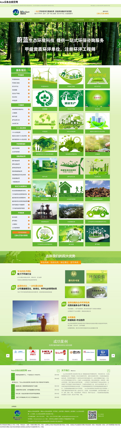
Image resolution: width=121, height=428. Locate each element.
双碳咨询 (67, 411)
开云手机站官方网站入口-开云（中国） (10, 424)
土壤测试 (14, 224)
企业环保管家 (16, 151)
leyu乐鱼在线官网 (9, 2)
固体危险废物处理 (17, 171)
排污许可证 (15, 86)
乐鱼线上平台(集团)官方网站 (77, 424)
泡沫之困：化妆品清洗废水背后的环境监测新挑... (28, 393)
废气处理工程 (16, 120)
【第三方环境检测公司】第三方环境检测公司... (28, 397)
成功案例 (73, 411)
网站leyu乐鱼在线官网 (33, 411)
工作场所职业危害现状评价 (19, 194)
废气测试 (14, 220)
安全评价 (14, 97)
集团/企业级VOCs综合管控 (19, 136)
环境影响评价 (16, 79)
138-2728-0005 (103, 13)
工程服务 (21, 105)
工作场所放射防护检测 (18, 208)
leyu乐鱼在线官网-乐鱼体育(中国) (102, 5)
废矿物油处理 (16, 160)
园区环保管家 (16, 148)
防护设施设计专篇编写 (18, 204)
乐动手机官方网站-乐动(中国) (7, 427)
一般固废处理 (16, 181)
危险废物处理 (21, 156)
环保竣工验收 (16, 83)
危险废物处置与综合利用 (19, 174)
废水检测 (14, 217)
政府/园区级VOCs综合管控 (19, 139)
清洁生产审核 (16, 93)
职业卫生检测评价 (21, 186)
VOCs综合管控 (21, 128)
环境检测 (21, 213)
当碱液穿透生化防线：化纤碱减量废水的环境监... (28, 389)
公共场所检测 (16, 227)
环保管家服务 (21, 144)
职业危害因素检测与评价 (19, 190)
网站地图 (93, 5)
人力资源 (32, 414)
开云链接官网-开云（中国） (37, 427)
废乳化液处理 (16, 164)
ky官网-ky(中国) (49, 424)
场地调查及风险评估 (17, 109)
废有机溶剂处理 (16, 167)
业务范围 (61, 411)
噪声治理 (14, 116)
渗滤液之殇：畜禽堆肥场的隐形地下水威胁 (27, 386)
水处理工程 (15, 123)
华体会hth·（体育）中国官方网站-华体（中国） (32, 424)
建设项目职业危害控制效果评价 (20, 201)
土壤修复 (14, 113)
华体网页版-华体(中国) (114, 424)
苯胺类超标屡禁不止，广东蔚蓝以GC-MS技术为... (28, 374)
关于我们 (55, 411)
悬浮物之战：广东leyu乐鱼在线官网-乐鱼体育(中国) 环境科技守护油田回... (31, 382)
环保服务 (21, 75)
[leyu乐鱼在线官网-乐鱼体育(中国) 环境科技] (21, 12)
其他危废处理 (16, 178)
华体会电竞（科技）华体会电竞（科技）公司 (96, 424)
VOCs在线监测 (16, 132)
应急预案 (14, 90)
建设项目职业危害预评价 (19, 197)
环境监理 (14, 100)
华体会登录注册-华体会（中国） (61, 424)
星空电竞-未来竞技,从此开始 (22, 427)
